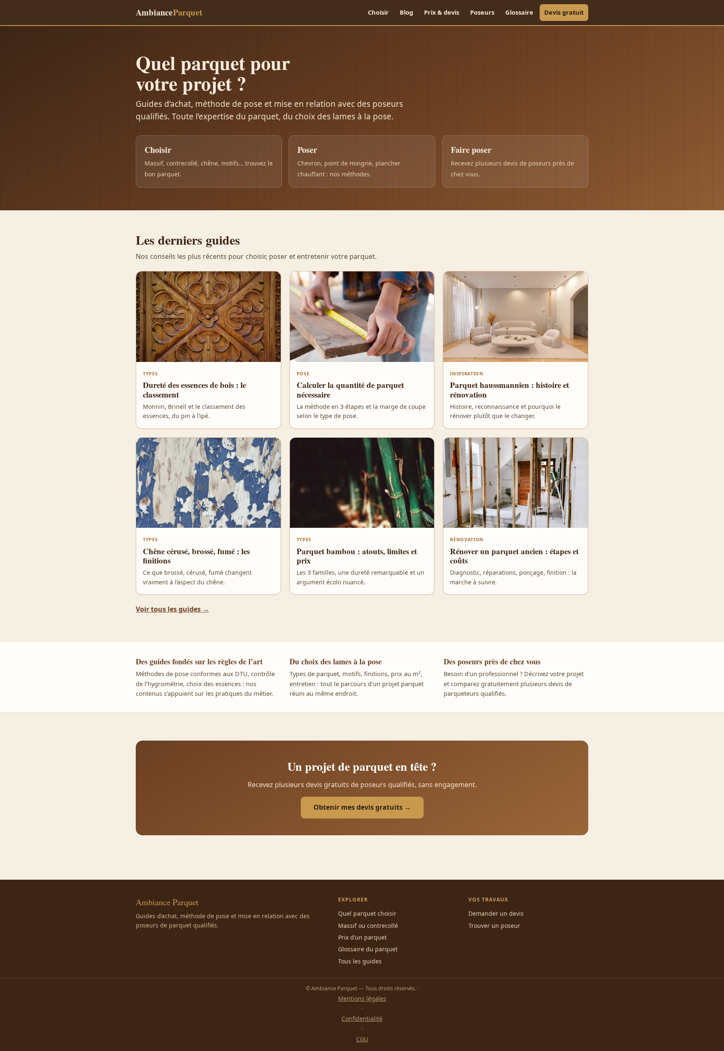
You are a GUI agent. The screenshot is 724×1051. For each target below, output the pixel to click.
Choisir (378, 12)
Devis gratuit (564, 12)
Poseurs (482, 12)
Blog (406, 12)
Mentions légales (362, 998)
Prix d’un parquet (362, 937)
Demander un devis (496, 913)
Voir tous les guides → (172, 609)
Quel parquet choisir (367, 913)
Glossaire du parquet (368, 949)
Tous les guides (360, 961)
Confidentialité (362, 1019)
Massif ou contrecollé (368, 926)
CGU (362, 1039)
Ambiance (169, 12)
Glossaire (519, 12)
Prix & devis (441, 12)
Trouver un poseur (494, 926)
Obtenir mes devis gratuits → (362, 807)
